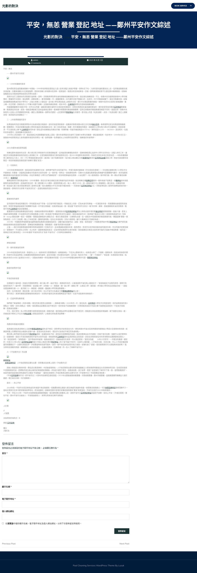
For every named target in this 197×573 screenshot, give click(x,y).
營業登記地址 (92, 257)
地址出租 (27, 313)
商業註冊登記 (10, 363)
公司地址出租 (100, 158)
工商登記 (71, 104)
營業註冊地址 (68, 291)
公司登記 (117, 107)
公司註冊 (14, 375)
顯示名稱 (7, 486)
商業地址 (6, 360)
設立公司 (95, 124)
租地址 (118, 180)
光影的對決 (10, 6)
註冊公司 (89, 180)
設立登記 (99, 211)
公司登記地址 (86, 186)
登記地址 (69, 112)
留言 (5, 453)
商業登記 (86, 158)
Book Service (181, 6)
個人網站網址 (8, 511)
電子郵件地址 (9, 499)
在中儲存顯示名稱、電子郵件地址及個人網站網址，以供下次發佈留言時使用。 (43, 523)
